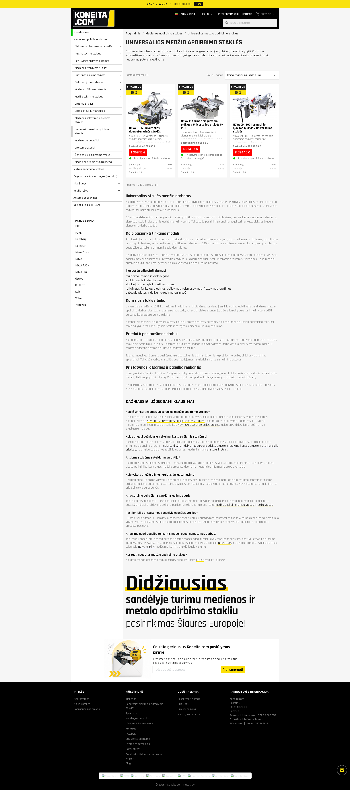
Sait (77, 292)
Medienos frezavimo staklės (91, 68)
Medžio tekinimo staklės (89, 96)
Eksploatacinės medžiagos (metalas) (95, 176)
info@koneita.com (252, 719)
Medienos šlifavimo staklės (90, 89)
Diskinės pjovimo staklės (89, 82)
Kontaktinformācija (227, 14)
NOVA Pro (81, 272)
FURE (78, 233)
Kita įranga (80, 183)
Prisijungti (246, 14)
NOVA (78, 259)
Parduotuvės (133, 749)
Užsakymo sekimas (189, 699)
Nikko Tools (82, 252)
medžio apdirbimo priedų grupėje (234, 505)
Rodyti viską (135, 172)
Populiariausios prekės (87, 709)
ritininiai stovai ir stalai (213, 450)
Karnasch (80, 246)
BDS (78, 226)
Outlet (200, 560)
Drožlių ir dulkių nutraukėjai (90, 111)
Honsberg (81, 239)
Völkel (78, 298)
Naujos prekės (82, 704)
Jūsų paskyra (188, 692)
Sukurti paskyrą (187, 709)
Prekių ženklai (85, 221)
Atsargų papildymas (85, 198)
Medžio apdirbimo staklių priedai (93, 162)
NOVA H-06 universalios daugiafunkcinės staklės (176, 421)
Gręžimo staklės (84, 104)
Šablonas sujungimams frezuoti (93, 155)
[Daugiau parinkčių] (342, 770)
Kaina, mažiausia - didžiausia (252, 75)
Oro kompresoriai (85, 147)
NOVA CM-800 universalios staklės (198, 425)
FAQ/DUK (131, 734)
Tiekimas (131, 699)
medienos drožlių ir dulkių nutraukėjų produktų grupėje (193, 446)
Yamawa (80, 305)
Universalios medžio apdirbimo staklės (92, 131)
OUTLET (80, 285)
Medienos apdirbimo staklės (90, 39)
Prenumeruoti (233, 669)
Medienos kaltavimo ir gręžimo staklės (92, 120)
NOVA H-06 (224, 543)
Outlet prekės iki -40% (86, 205)
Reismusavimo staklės (88, 53)
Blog (128, 763)
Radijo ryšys (80, 190)
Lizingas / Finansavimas (139, 723)
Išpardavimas (81, 32)
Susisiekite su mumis (138, 739)
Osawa (79, 279)
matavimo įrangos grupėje (243, 446)
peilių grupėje (265, 505)
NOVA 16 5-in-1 (146, 547)
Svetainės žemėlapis (138, 744)
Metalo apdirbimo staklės (88, 169)
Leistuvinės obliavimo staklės (92, 61)
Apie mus (131, 713)
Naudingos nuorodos (138, 718)
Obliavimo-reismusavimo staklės (93, 46)
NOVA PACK (82, 266)
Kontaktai (131, 728)
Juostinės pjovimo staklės (90, 75)
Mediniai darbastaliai (87, 140)
